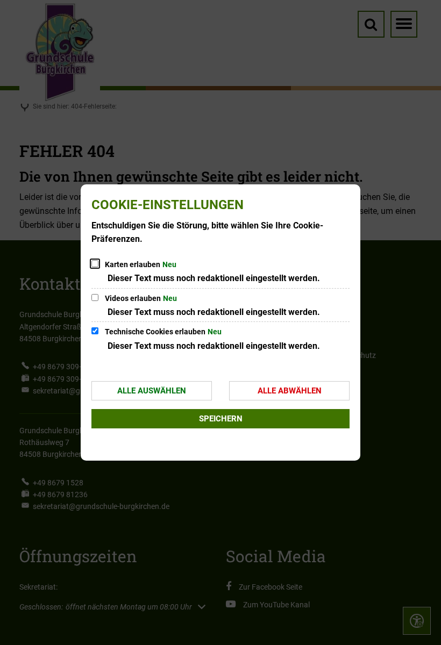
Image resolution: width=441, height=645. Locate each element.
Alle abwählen (290, 391)
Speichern (221, 419)
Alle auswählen (151, 391)
